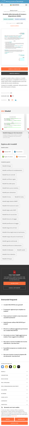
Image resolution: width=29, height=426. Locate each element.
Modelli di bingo (6, 166)
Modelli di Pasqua (7, 259)
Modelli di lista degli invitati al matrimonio (13, 232)
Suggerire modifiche (14, 25)
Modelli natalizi (21, 250)
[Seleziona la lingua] (26, 5)
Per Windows (2, 366)
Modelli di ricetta (19, 197)
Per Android (14, 366)
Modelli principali (13, 10)
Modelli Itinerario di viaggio (9, 219)
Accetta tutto (14, 423)
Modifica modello (14, 73)
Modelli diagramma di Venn (9, 228)
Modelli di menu (6, 197)
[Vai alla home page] (14, 5)
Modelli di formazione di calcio (10, 206)
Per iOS (18, 366)
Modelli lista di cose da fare (9, 214)
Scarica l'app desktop (14, 287)
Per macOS (10, 366)
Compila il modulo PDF (14, 69)
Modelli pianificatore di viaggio (10, 223)
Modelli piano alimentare (9, 192)
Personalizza (21, 419)
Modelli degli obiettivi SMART (10, 201)
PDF (13, 96)
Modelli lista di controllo (8, 175)
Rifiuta (8, 419)
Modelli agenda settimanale (9, 241)
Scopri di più (14, 415)
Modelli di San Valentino (8, 254)
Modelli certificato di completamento (12, 170)
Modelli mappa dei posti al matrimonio (12, 236)
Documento (19, 151)
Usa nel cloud (14, 283)
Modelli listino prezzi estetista (10, 188)
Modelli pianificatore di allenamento (12, 245)
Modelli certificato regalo (9, 179)
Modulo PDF (7, 151)
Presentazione (22, 156)
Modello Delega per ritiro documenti (12, 133)
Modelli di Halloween (7, 250)
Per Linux (6, 366)
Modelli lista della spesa (8, 183)
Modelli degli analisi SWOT (9, 210)
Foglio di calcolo (8, 156)
